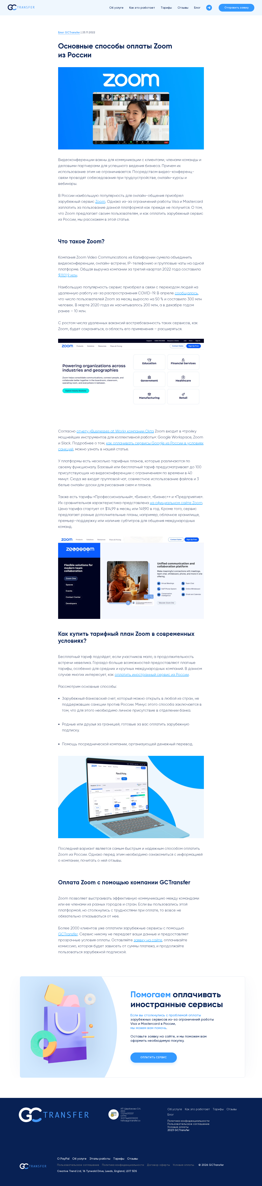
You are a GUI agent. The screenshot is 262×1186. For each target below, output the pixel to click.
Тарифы (166, 7)
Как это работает (142, 7)
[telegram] (209, 8)
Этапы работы (99, 1158)
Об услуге (116, 7)
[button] (236, 8)
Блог (197, 7)
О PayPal (63, 1158)
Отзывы (183, 7)
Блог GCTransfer (69, 32)
